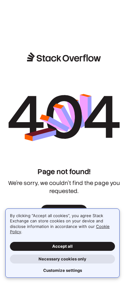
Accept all (62, 246)
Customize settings (62, 270)
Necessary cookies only (62, 258)
